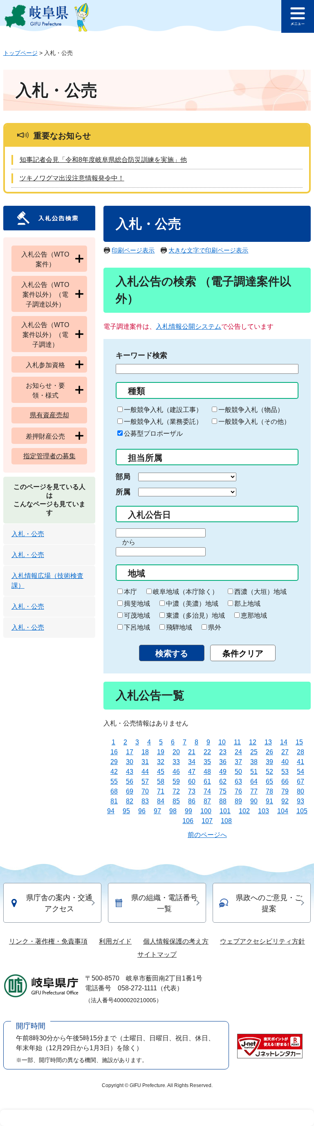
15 (299, 742)
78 (269, 791)
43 (129, 771)
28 (300, 751)
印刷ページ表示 (133, 250)
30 (129, 761)
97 (157, 811)
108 (226, 820)
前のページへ (207, 834)
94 (110, 811)
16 (114, 751)
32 (160, 761)
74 (207, 791)
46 (176, 771)
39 (269, 761)
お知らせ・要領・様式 (45, 390)
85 (176, 801)
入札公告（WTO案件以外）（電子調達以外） (45, 294)
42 (114, 771)
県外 (214, 627)
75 (223, 791)
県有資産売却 (49, 415)
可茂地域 (137, 615)
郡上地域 (247, 603)
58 (160, 781)
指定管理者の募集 (49, 456)
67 (300, 781)
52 (269, 771)
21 (191, 751)
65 (269, 781)
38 (254, 761)
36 (223, 761)
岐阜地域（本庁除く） (185, 591)
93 (300, 801)
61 (207, 781)
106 (187, 820)
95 (126, 811)
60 (191, 781)
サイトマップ (157, 954)
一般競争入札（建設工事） (163, 409)
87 (207, 801)
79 (285, 791)
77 (254, 791)
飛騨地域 (179, 627)
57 (145, 781)
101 (225, 811)
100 (205, 811)
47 (191, 771)
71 (160, 791)
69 (129, 791)
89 (238, 801)
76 (238, 791)
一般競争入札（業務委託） (163, 421)
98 (173, 811)
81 (114, 801)
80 (300, 791)
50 (238, 771)
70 (145, 791)
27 (285, 751)
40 (285, 761)
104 (282, 811)
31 (145, 761)
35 (207, 761)
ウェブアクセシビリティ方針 (262, 941)
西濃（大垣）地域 (260, 591)
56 (129, 781)
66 (285, 781)
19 (160, 751)
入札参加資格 (45, 365)
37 (238, 761)
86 (191, 801)
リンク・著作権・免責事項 (48, 941)
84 (160, 801)
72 (176, 791)
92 (285, 801)
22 (207, 751)
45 (160, 771)
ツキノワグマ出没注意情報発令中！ (72, 178)
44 (145, 771)
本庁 (130, 591)
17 (129, 751)
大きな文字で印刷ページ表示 (208, 250)
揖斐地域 (137, 603)
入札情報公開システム (188, 326)
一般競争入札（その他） (254, 421)
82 (129, 801)
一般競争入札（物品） (251, 409)
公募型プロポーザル (153, 433)
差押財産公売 (45, 436)
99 (188, 811)
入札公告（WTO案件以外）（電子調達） (45, 334)
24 (238, 751)
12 (252, 742)
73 (191, 791)
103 (263, 811)
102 (244, 811)
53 (285, 771)
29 (114, 761)
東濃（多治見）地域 (195, 615)
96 (142, 811)
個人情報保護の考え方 (176, 941)
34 (191, 761)
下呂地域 (137, 627)
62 (223, 781)
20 (176, 751)
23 (223, 751)
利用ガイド (115, 941)
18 (145, 751)
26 (269, 751)
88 (223, 801)
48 (207, 771)
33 (176, 761)
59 (176, 781)
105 (301, 811)
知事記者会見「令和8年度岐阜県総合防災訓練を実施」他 (103, 159)
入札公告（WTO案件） (45, 259)
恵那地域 (254, 615)
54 (300, 771)
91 (269, 801)
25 (254, 751)
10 (222, 742)
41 (300, 761)
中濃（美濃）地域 (192, 603)
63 (238, 781)
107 (207, 820)
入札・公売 (27, 533)
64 (254, 781)
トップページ (20, 53)
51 (254, 771)
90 (254, 801)
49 (223, 771)
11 (237, 742)
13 (268, 742)
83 (145, 801)
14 (283, 742)
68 (114, 791)
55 (114, 781)
